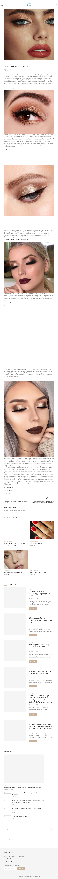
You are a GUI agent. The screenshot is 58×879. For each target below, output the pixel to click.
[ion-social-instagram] (8, 840)
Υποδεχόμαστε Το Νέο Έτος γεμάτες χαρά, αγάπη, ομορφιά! (15, 544)
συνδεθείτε (22, 510)
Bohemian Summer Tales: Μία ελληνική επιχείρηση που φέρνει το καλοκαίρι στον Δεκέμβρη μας (41, 726)
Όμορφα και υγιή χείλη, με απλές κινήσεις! (14, 573)
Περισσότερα (33, 608)
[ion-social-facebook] (5, 840)
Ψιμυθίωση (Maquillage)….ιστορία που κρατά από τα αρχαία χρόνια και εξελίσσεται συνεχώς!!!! (28, 801)
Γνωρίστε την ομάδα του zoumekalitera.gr (14, 856)
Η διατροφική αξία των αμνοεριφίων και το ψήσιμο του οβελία (40, 620)
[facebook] (50, 498)
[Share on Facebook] (5, 494)
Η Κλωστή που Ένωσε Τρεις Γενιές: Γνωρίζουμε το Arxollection (39, 647)
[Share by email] (10, 494)
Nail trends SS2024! (36, 543)
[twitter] (53, 498)
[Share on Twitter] (7, 494)
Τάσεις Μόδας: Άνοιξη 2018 (38, 572)
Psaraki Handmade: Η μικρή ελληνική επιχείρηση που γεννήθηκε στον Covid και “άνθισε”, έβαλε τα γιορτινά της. (40, 698)
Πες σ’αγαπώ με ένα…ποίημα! (19, 816)
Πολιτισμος (31, 642)
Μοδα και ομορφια (8, 541)
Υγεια (30, 589)
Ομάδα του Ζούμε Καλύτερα (15, 70)
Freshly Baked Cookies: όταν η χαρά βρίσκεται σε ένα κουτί (40, 672)
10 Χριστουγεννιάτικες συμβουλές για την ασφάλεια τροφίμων (39, 593)
